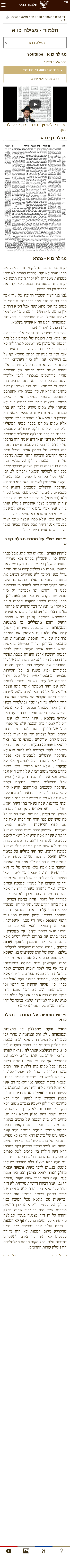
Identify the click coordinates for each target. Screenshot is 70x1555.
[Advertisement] (33, 1264)
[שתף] (7, 17)
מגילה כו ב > (10, 1255)
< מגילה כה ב (59, 1255)
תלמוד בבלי (28, 5)
